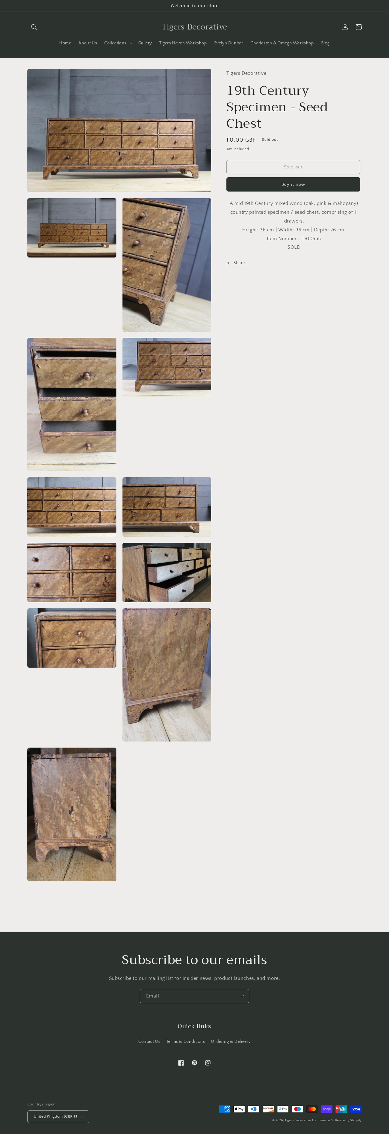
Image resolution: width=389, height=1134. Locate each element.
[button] (34, 27)
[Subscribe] (242, 996)
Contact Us (149, 1041)
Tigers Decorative (298, 1120)
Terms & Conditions (185, 1041)
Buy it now (293, 184)
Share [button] (239, 263)
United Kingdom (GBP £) (55, 1116)
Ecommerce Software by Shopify (337, 1120)
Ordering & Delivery (230, 1041)
